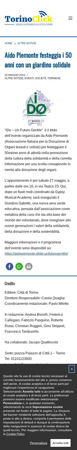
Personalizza (38, 443)
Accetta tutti (60, 443)
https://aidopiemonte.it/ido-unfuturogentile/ (36, 253)
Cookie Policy (15, 434)
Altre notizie (14, 78)
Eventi (29, 78)
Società (40, 78)
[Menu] (70, 18)
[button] (9, 266)
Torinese (54, 78)
